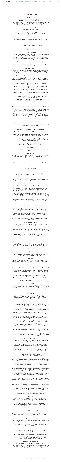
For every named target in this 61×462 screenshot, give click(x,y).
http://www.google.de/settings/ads (20, 329)
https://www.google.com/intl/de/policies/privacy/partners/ (24, 325)
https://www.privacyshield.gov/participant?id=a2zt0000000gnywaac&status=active (30, 355)
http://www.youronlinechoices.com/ (20, 392)
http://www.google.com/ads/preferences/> (30, 330)
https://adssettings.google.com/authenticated (32, 255)
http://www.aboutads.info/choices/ (28, 279)
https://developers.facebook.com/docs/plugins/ (37, 350)
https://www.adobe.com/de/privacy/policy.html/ (38, 262)
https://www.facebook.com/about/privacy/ (30, 382)
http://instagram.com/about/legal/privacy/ (30, 407)
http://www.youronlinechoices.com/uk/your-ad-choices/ (30, 280)
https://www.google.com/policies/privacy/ (39, 254)
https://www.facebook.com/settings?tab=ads (37, 389)
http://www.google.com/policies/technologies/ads (23, 328)
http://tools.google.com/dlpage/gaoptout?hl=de (37, 321)
